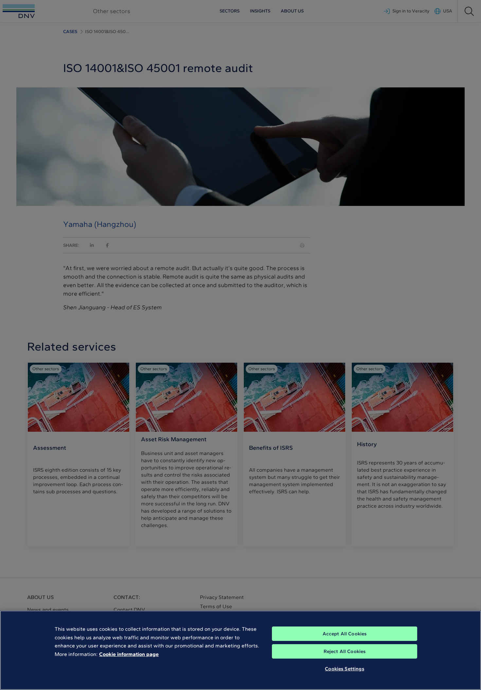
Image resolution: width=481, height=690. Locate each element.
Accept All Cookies (345, 634)
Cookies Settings (344, 669)
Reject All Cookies (345, 651)
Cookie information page (129, 654)
